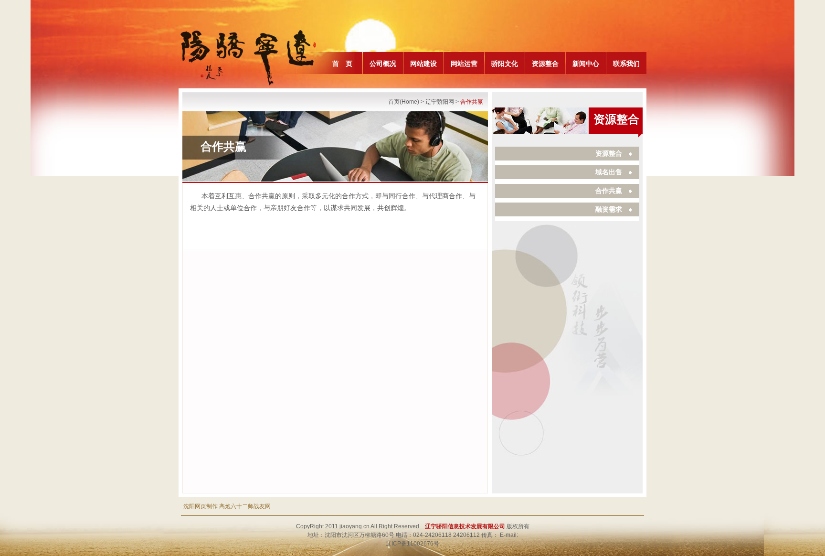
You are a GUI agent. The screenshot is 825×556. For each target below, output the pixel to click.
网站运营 (464, 63)
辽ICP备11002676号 (412, 543)
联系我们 (626, 63)
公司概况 (383, 63)
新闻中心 (585, 63)
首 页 (342, 63)
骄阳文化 (504, 63)
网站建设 (423, 63)
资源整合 (545, 63)
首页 (394, 101)
